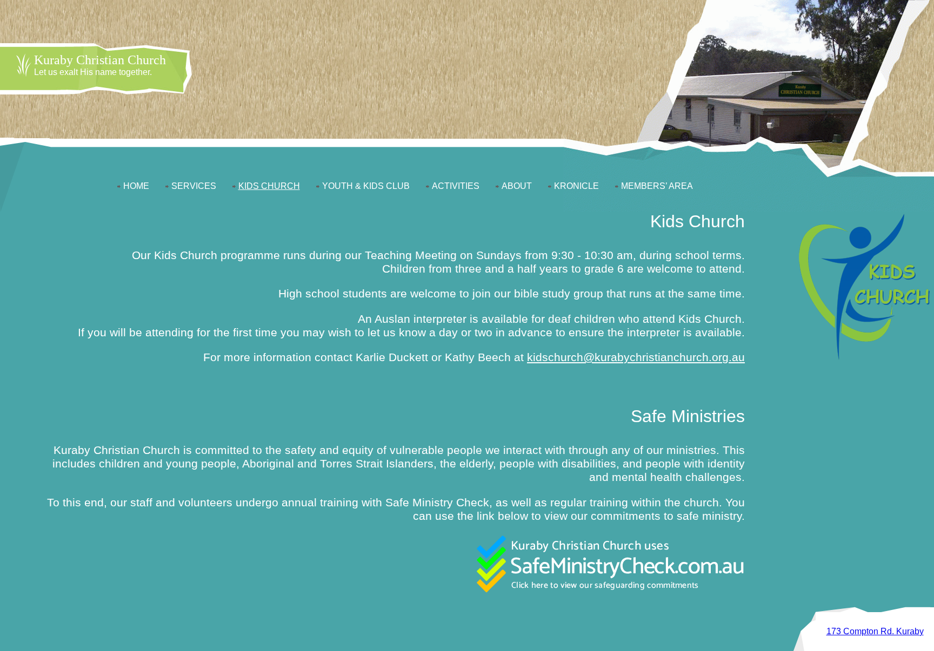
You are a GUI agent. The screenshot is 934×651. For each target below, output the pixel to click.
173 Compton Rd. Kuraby (875, 631)
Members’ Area (657, 186)
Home (136, 186)
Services (193, 186)
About (517, 186)
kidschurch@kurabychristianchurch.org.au (636, 357)
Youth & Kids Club (366, 186)
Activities (455, 186)
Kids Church (269, 186)
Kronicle (576, 186)
